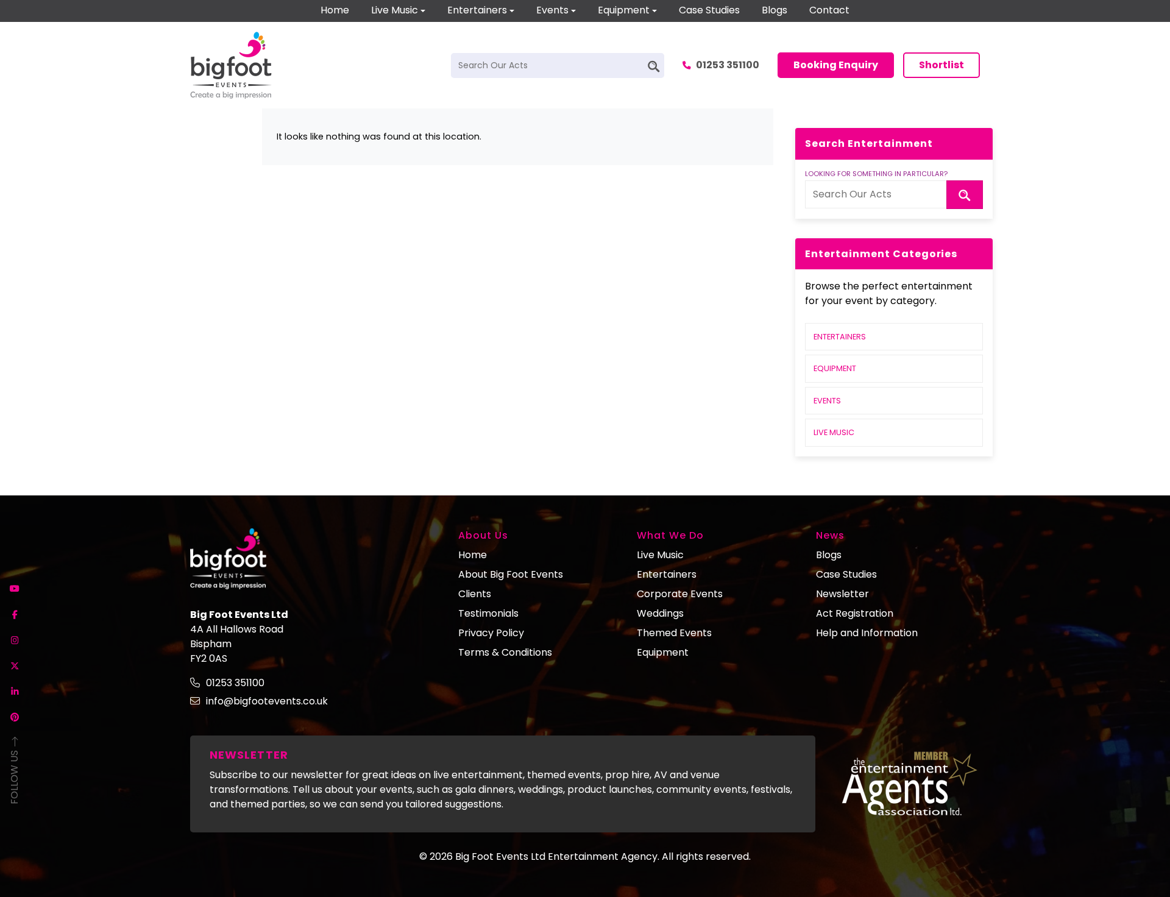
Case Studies (709, 10)
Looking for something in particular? (876, 174)
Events (552, 10)
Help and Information (867, 633)
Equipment (624, 10)
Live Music (394, 10)
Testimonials (488, 613)
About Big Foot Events (510, 574)
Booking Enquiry (835, 65)
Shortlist (941, 65)
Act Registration (854, 613)
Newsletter (842, 594)
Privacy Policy (491, 633)
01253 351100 (727, 65)
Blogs (774, 10)
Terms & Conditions (505, 652)
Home (335, 10)
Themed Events (674, 633)
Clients (474, 594)
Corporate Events (680, 594)
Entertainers (477, 10)
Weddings (660, 613)
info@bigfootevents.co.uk (267, 701)
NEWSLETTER (249, 754)
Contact (829, 10)
